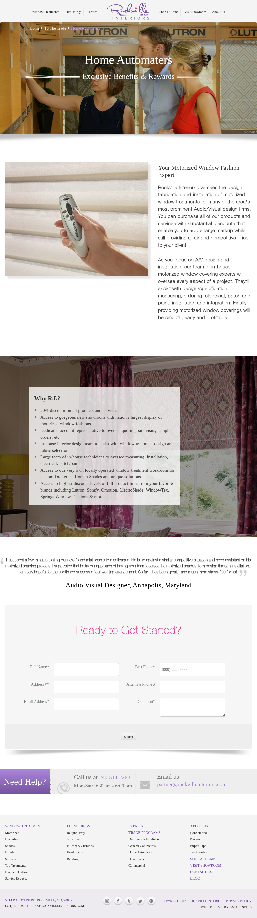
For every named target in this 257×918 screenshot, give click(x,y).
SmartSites (241, 907)
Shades (10, 845)
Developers (136, 859)
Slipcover (73, 839)
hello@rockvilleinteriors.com (55, 905)
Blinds (9, 852)
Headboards (75, 852)
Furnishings (73, 11)
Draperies (11, 839)
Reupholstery (76, 832)
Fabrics (92, 11)
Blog (195, 878)
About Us (218, 11)
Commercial (136, 865)
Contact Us (201, 872)
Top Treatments (15, 865)
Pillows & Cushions (80, 845)
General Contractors (142, 845)
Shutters (10, 859)
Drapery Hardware (17, 872)
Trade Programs (144, 832)
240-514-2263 (114, 777)
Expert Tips (198, 845)
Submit (128, 736)
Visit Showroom (195, 11)
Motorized (12, 832)
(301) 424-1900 (15, 905)
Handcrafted (198, 832)
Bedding (73, 859)
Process (195, 839)
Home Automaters (140, 852)
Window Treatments (45, 11)
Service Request (16, 878)
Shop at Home (168, 11)
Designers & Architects (143, 839)
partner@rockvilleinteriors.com (192, 784)
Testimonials (199, 852)
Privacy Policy (238, 901)
